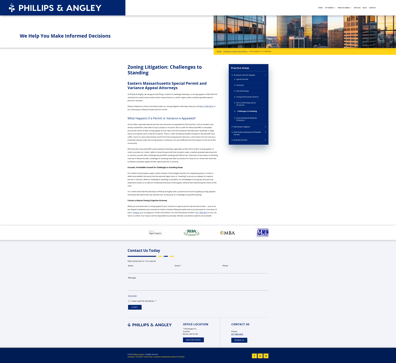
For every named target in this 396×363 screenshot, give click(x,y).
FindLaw (181, 357)
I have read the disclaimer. (143, 301)
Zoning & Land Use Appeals (244, 75)
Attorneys (329, 8)
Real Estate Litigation (242, 127)
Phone (225, 265)
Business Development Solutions (165, 357)
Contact (372, 8)
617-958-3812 (207, 106)
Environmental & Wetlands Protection (246, 119)
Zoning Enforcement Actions (247, 97)
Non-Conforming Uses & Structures (246, 104)
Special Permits (242, 79)
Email (178, 265)
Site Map (139, 357)
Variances (240, 85)
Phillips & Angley (138, 354)
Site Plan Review (242, 91)
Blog (365, 8)
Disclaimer (132, 296)
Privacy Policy (148, 357)
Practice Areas (344, 8)
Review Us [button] (239, 340)
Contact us (137, 212)
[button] (394, 348)
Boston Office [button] (193, 340)
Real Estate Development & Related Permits (247, 133)
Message (132, 277)
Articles (357, 8)
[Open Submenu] (265, 75)
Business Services (240, 140)
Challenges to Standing (247, 111)
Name (130, 265)
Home (320, 8)
